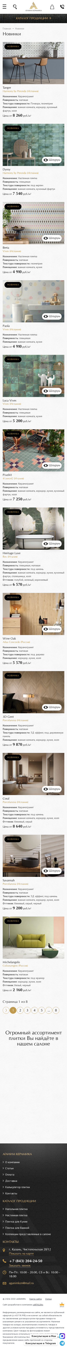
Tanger (7, 87)
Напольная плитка (16, 1209)
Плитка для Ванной (17, 1228)
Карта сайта (35, 1299)
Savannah (9, 880)
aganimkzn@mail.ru (21, 1283)
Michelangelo (11, 962)
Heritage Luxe (11, 553)
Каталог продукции (32, 18)
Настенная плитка (16, 1215)
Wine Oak (9, 638)
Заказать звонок (20, 1265)
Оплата (9, 1174)
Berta (6, 247)
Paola (6, 326)
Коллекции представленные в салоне (28, 1234)
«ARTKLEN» (38, 1304)
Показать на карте (21, 1253)
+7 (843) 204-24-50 (25, 1261)
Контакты (11, 1193)
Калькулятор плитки (17, 1187)
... (49, 1010)
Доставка (11, 1181)
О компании (12, 1162)
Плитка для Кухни (16, 1221)
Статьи (9, 1168)
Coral (6, 798)
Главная (7, 28)
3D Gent (8, 716)
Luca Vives (9, 400)
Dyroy (6, 169)
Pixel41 (7, 475)
